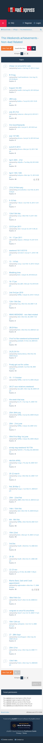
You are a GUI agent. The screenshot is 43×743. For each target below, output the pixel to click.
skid (18, 127)
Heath (19, 546)
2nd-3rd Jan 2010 (16, 292)
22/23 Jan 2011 (15, 226)
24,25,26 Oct (14, 351)
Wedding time (15, 272)
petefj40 (20, 341)
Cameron (20, 114)
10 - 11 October (15, 377)
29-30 (11, 556)
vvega (19, 463)
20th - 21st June (15, 423)
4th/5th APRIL (15, 460)
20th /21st (13, 647)
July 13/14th (14, 136)
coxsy (19, 216)
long (18, 304)
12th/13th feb (15, 213)
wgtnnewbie (21, 585)
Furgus (19, 489)
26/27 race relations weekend (21, 386)
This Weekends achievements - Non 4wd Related (20, 40)
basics (19, 68)
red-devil (20, 253)
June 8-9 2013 (14, 147)
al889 (19, 500)
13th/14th (13, 660)
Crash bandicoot (22, 77)
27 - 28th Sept (15, 634)
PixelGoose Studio (30, 731)
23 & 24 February (16, 187)
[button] (27, 53)
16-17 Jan (13, 281)
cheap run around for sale (20, 66)
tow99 (19, 90)
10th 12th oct (14, 621)
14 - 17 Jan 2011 (15, 237)
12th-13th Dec (15, 301)
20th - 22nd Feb (15, 497)
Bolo (18, 275)
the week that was (16, 399)
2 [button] (24, 54)
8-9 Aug (12, 75)
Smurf (19, 600)
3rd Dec (12, 543)
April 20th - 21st (15, 160)
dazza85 (20, 284)
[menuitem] (11, 23)
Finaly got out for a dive (19, 364)
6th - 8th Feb (14, 519)
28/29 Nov (13, 327)
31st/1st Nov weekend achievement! (24, 338)
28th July (12, 99)
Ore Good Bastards (17, 125)
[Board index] (21, 10)
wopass (20, 240)
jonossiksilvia (21, 190)
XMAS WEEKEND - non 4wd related (23, 314)
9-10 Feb (12, 200)
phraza (19, 138)
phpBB (14, 719)
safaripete (20, 624)
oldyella (20, 162)
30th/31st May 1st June (18, 436)
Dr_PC (19, 402)
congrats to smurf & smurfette (21, 610)
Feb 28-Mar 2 (14, 486)
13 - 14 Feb (13, 261)
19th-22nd (13, 532)
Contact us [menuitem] (20, 740)
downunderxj (21, 354)
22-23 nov (13, 569)
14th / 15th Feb (15, 508)
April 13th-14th (15, 173)
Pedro (19, 663)
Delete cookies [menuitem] (8, 740)
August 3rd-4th (15, 88)
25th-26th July (15, 412)
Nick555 (19, 450)
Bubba (19, 101)
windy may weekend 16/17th (21, 447)
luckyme (20, 175)
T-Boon (19, 203)
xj (18, 572)
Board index (5, 712)
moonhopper (21, 637)
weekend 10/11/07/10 (18, 250)
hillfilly (19, 295)
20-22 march (14, 473)
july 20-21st (14, 112)
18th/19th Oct (15, 597)
